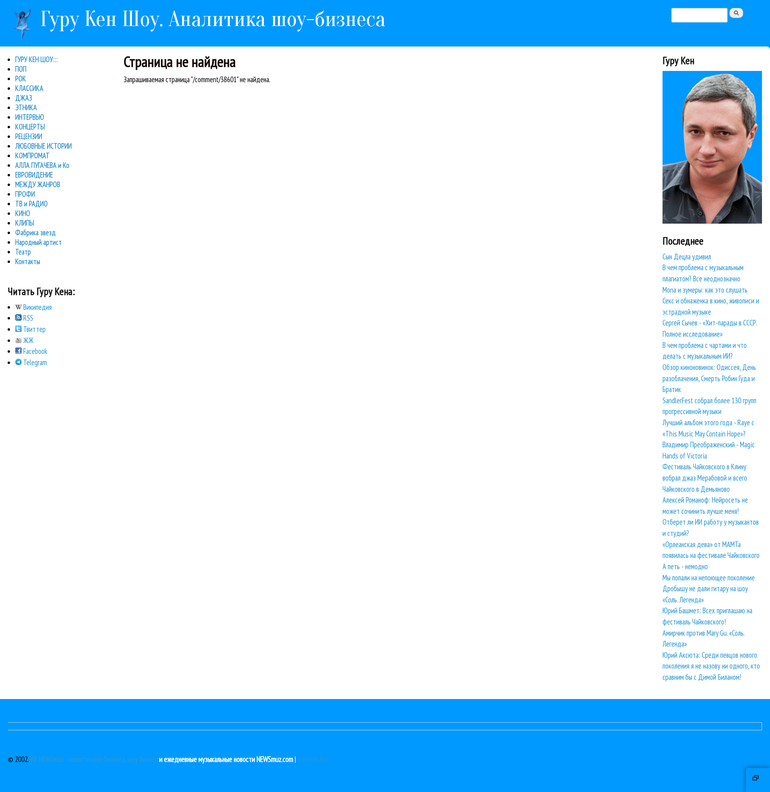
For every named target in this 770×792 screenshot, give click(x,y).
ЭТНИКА (26, 107)
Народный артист (38, 242)
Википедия (37, 307)
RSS (27, 318)
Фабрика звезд (35, 232)
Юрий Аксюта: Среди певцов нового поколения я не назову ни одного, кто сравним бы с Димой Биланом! (711, 666)
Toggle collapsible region (758, 780)
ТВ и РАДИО (31, 203)
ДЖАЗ (23, 98)
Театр (23, 252)
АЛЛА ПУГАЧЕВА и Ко (42, 165)
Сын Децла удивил (687, 256)
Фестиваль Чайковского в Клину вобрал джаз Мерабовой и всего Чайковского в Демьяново (705, 477)
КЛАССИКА (29, 88)
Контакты (27, 261)
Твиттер (34, 329)
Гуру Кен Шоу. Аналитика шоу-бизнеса (213, 19)
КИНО (22, 213)
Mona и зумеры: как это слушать (705, 290)
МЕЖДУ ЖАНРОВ (37, 184)
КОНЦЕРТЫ (30, 126)
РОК (20, 78)
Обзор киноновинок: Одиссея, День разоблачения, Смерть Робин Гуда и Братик (709, 378)
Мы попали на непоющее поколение (709, 577)
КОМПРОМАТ (32, 155)
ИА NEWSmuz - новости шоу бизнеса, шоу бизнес (94, 759)
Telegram (34, 362)
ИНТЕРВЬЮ (29, 117)
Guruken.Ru (312, 759)
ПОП (20, 69)
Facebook (34, 351)
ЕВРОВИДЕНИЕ (34, 175)
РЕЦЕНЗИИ (28, 136)
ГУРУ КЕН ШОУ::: (36, 59)
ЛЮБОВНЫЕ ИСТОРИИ (43, 146)
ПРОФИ (25, 194)
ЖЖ (28, 340)
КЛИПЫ (24, 223)
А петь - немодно (685, 566)
